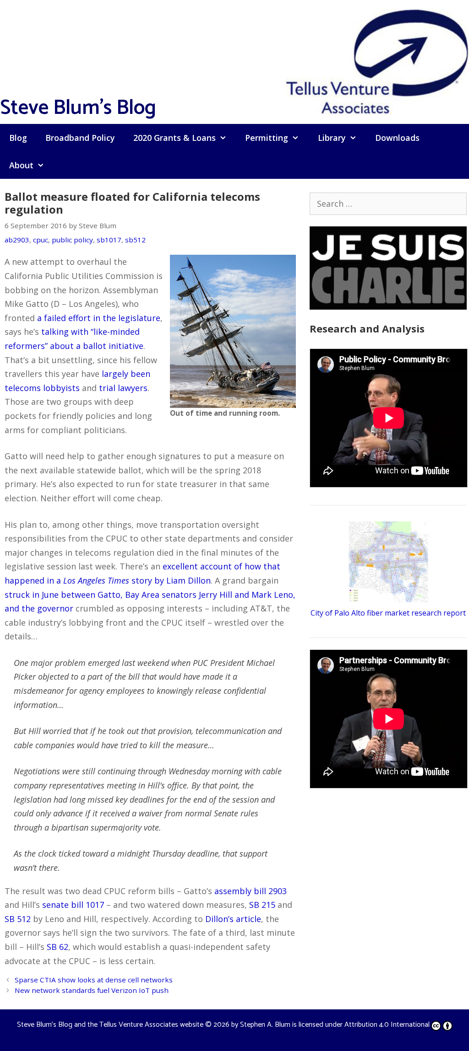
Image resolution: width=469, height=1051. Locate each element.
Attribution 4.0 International (387, 1025)
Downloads (397, 137)
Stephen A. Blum (265, 1025)
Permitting (266, 137)
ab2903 (17, 239)
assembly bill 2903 (250, 890)
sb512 (135, 239)
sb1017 (109, 239)
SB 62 (57, 946)
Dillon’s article (233, 918)
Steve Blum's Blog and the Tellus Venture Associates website (110, 1025)
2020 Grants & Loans (174, 137)
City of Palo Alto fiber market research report (388, 613)
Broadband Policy (80, 137)
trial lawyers (123, 387)
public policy (72, 239)
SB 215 (262, 904)
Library (332, 137)
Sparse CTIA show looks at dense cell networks (94, 979)
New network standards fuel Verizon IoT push (92, 990)
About (21, 165)
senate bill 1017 (73, 904)
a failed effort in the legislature (98, 317)
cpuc (40, 239)
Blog (18, 137)
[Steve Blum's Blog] (377, 60)
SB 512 (18, 918)
